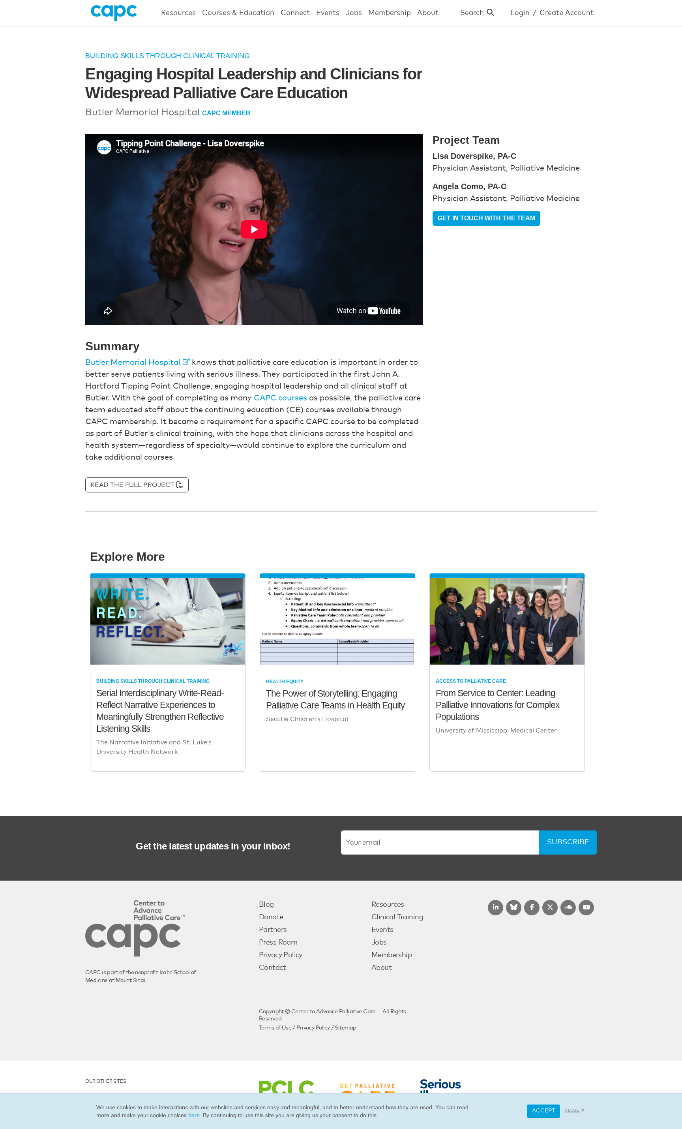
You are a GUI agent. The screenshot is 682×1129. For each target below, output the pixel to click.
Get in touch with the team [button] (486, 218)
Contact (272, 967)
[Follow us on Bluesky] (513, 907)
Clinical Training (397, 917)
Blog (266, 904)
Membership (391, 955)
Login (520, 13)
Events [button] (327, 13)
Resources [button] (178, 13)
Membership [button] (389, 13)
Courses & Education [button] (238, 13)
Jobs (379, 942)
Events (382, 930)
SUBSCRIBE (568, 842)
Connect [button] (295, 13)
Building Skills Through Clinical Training (167, 56)
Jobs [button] (354, 13)
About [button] (427, 13)
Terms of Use (275, 1028)
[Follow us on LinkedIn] (495, 907)
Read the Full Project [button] (133, 485)
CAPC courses (280, 398)
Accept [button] (543, 1111)
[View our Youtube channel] (586, 907)
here (194, 1115)
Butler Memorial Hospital (132, 362)
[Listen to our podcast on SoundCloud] (568, 907)
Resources (387, 904)
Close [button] (572, 1110)
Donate (271, 917)
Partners (273, 930)
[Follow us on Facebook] (532, 907)
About (381, 967)
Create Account (567, 13)
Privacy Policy (280, 955)
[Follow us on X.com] (550, 907)
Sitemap (345, 1028)
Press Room (278, 942)
